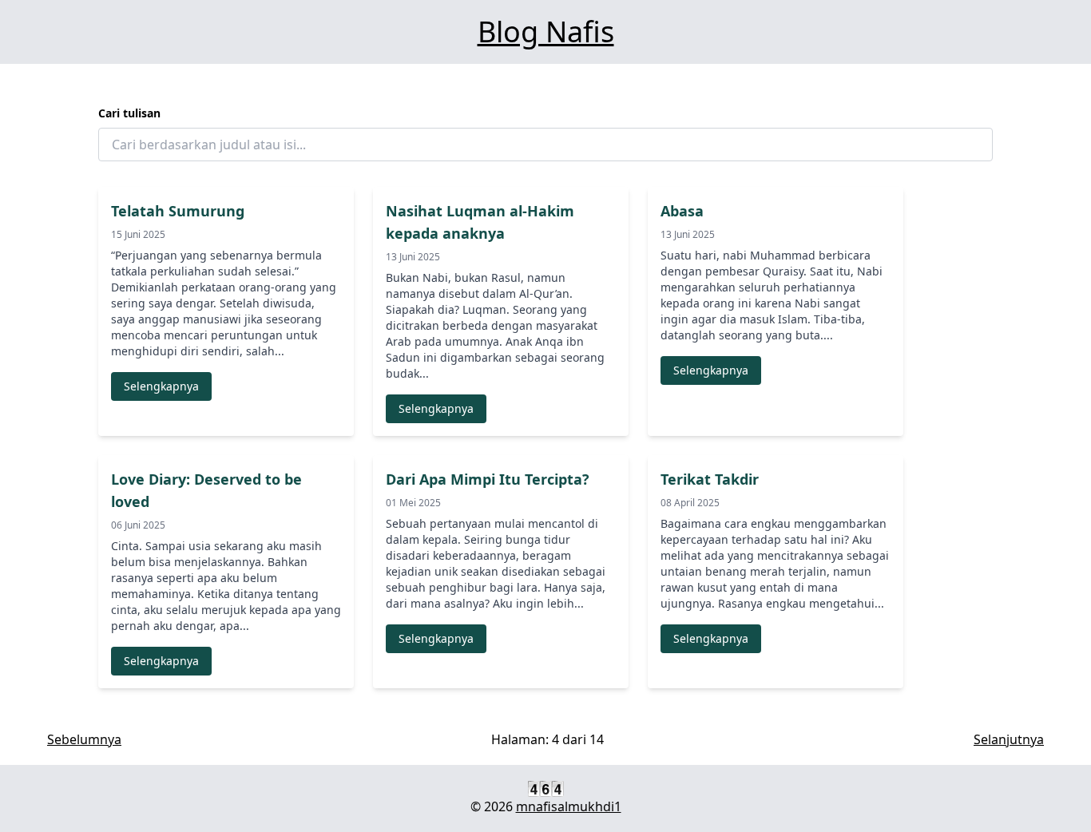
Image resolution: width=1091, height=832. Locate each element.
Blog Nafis (546, 31)
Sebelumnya (84, 739)
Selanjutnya (1009, 739)
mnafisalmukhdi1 (568, 806)
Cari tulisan (129, 113)
